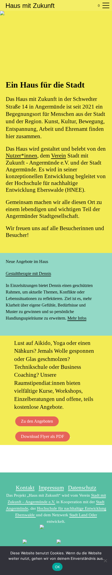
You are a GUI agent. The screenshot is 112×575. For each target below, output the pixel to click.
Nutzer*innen (21, 155)
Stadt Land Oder (83, 515)
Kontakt (25, 487)
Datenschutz (82, 487)
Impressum (51, 487)
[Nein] (105, 560)
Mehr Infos (76, 318)
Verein (58, 155)
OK (57, 567)
